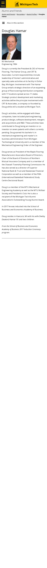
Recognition (21, 14)
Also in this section (15, 23)
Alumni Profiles (32, 14)
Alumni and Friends (12, 11)
